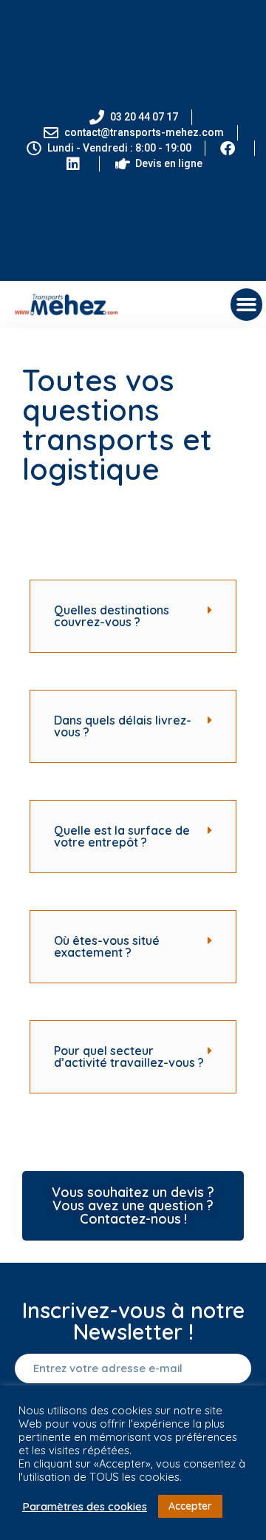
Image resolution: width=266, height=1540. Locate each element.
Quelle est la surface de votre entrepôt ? (122, 836)
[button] (247, 304)
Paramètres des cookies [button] (84, 1506)
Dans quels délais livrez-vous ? (122, 726)
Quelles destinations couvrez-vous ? (111, 616)
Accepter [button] (190, 1506)
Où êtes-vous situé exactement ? (107, 946)
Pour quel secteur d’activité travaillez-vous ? (129, 1056)
